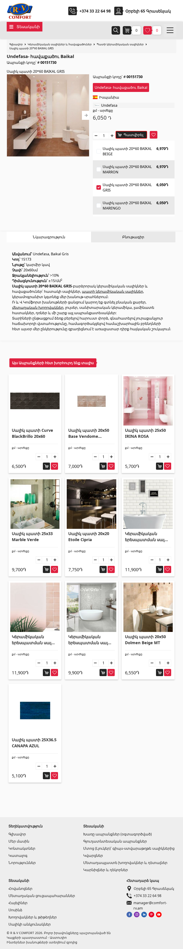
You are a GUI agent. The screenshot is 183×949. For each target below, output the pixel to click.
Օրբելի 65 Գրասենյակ (154, 888)
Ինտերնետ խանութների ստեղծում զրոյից (42, 942)
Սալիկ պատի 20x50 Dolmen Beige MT (145, 639)
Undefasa (109, 105)
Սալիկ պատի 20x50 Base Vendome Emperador (88, 433)
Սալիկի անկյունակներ (29, 924)
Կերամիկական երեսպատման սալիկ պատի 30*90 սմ (90, 640)
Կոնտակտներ (21, 848)
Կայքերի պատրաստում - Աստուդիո (37, 937)
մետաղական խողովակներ (37, 307)
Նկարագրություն (49, 237)
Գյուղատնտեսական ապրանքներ (115, 841)
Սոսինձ (15, 909)
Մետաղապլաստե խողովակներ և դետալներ (125, 862)
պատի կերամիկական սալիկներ (112, 291)
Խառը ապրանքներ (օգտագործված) (117, 834)
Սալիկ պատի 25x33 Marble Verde (32, 536)
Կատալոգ (17, 855)
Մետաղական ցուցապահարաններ (41, 895)
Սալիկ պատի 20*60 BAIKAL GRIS (31, 48)
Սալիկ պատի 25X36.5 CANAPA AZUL (34, 742)
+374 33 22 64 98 (95, 11)
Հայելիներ (17, 902)
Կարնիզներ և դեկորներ (105, 869)
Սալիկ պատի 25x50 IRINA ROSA (145, 433)
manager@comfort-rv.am (150, 902)
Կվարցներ (93, 855)
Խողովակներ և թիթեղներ (32, 917)
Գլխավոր (16, 44)
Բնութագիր (133, 237)
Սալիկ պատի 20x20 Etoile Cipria (88, 536)
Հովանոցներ (20, 888)
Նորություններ (22, 862)
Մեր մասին (18, 841)
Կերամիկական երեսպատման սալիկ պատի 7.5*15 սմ (147, 537)
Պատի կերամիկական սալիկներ (120, 44)
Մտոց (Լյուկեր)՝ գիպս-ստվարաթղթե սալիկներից (129, 848)
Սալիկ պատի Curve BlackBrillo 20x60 (32, 433)
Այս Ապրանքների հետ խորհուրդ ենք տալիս (53, 362)
